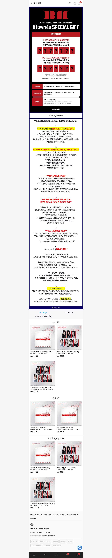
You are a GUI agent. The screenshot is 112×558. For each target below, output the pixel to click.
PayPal (70, 542)
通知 (45, 515)
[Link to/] (75, 3)
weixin (62, 542)
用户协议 (62, 515)
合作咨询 (39, 532)
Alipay (55, 542)
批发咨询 (47, 532)
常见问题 (51, 515)
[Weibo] (31, 524)
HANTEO (34, 542)
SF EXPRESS (57, 545)
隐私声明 (33, 518)
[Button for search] (70, 3)
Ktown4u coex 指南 (36, 515)
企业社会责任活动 (72, 515)
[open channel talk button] (80, 548)
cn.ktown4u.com (49, 536)
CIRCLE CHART (45, 542)
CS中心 (32, 532)
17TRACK (47, 545)
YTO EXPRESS (36, 545)
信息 (57, 515)
